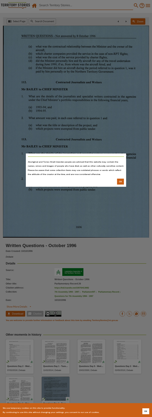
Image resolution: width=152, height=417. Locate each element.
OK (120, 181)
